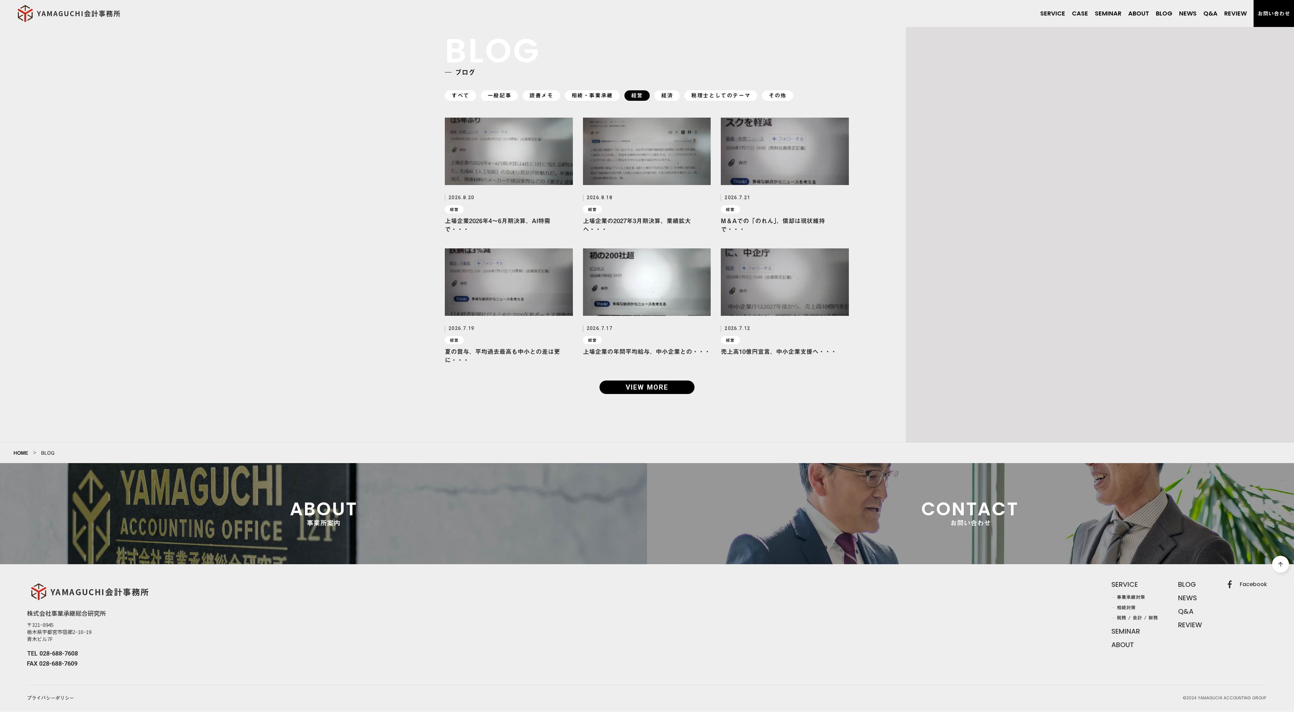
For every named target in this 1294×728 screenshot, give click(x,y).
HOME (20, 453)
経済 (667, 95)
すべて (460, 95)
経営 (637, 95)
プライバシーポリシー (50, 698)
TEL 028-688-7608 (52, 653)
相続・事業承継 (592, 95)
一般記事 (499, 95)
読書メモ (541, 95)
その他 (778, 95)
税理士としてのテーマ (720, 95)
